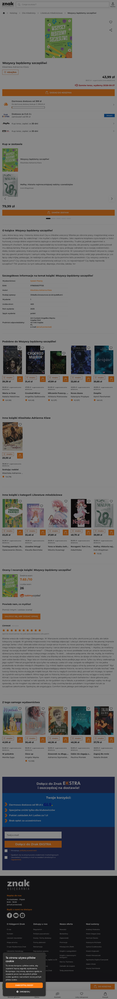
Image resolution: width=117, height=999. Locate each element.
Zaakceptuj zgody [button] (24, 985)
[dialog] (24, 974)
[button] (24, 991)
